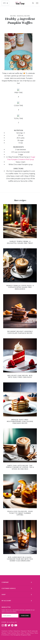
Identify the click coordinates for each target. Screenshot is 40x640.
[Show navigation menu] (37, 3)
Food (8, 633)
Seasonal (24, 631)
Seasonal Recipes (23, 16)
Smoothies (17, 631)
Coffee (11, 631)
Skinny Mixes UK (12, 622)
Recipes (13, 16)
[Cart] (33, 3)
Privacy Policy (29, 633)
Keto (22, 633)
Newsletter (6, 607)
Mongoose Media (26, 635)
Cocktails (4, 631)
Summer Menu (16, 633)
